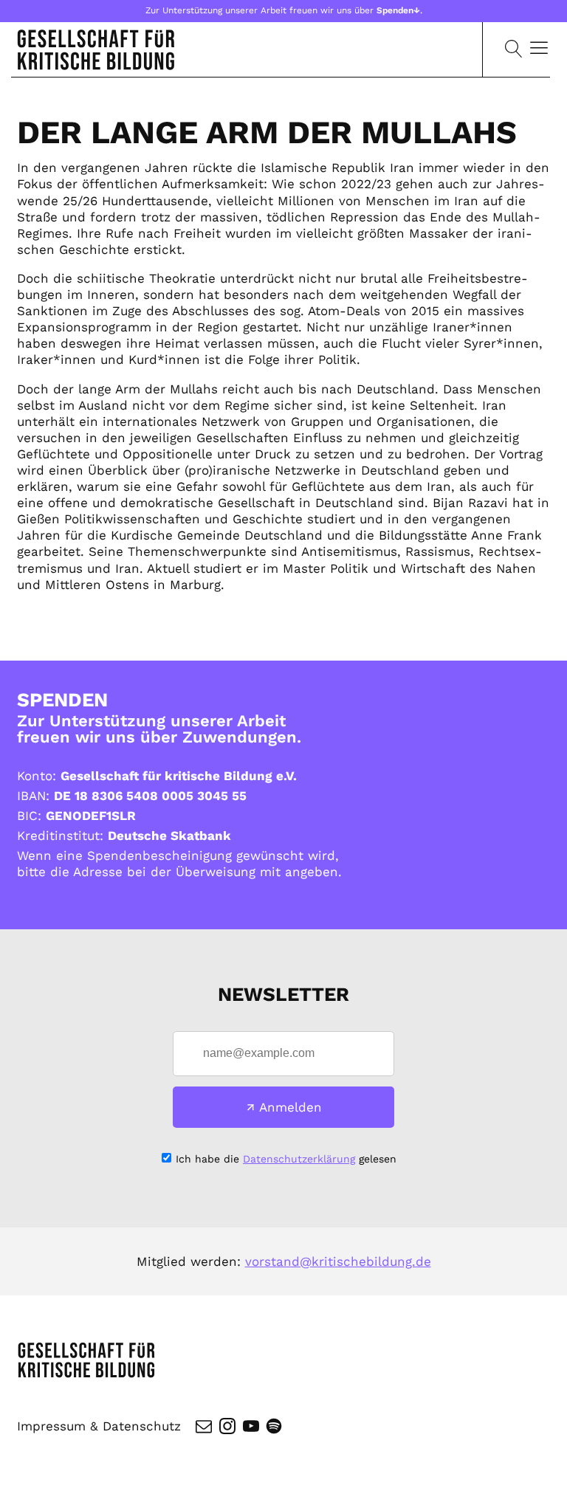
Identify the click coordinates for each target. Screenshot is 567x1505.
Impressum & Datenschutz (99, 1426)
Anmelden (290, 1107)
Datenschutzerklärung (299, 1159)
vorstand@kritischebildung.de (338, 1261)
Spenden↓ (398, 10)
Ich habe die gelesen (286, 1159)
